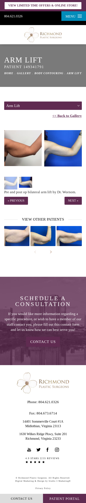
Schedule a (43, 301)
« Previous (16, 200)
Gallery (24, 73)
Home (8, 73)
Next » (73, 200)
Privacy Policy (43, 488)
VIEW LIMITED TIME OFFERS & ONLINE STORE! (43, 5)
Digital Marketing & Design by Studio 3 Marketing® (43, 481)
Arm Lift (74, 73)
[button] (29, 449)
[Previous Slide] (37, 252)
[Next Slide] (49, 252)
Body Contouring (48, 73)
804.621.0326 (13, 16)
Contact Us (43, 342)
